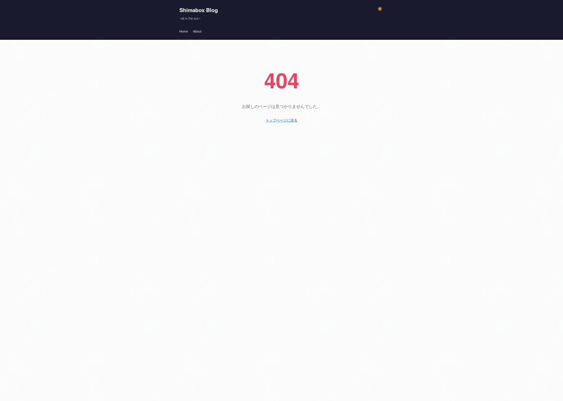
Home (183, 31)
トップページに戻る (281, 120)
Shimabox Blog (198, 10)
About (197, 31)
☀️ (380, 8)
